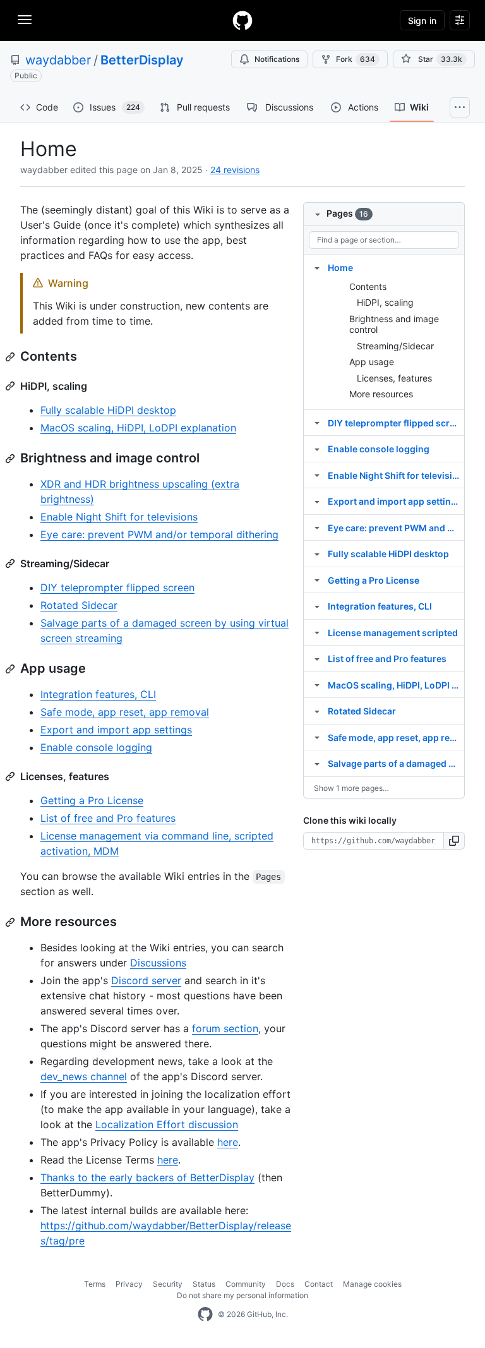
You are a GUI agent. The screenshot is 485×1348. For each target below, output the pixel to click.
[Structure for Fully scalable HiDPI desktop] (317, 553)
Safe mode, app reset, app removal (124, 712)
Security (168, 1284)
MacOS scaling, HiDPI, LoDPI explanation (138, 427)
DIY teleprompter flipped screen (117, 587)
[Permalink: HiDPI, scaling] (11, 386)
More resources (381, 393)
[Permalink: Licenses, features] (11, 776)
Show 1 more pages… (351, 788)
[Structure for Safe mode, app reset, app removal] (317, 737)
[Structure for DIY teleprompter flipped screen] (317, 422)
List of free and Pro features (108, 818)
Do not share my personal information (242, 1295)
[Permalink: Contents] (11, 357)
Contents (367, 286)
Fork (355, 59)
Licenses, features (394, 378)
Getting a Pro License (91, 800)
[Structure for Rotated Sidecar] (317, 711)
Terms (94, 1284)
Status (204, 1284)
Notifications (276, 59)
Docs (285, 1284)
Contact (318, 1284)
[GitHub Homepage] (205, 1314)
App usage (371, 361)
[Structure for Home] (317, 267)
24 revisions (235, 169)
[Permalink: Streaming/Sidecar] (11, 563)
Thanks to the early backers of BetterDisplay (147, 1177)
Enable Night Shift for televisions (119, 516)
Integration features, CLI (98, 694)
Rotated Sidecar (78, 605)
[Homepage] (242, 20)
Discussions (158, 962)
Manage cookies (372, 1284)
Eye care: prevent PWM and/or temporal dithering (159, 534)
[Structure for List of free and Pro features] (317, 658)
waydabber (58, 60)
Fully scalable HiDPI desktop (108, 410)
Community (245, 1284)
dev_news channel (83, 1076)
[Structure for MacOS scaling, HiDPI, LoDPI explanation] (317, 685)
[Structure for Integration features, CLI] (317, 606)
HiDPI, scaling (385, 302)
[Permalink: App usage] (11, 669)
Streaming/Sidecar (395, 345)
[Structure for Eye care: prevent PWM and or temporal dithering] (317, 527)
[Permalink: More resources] (11, 922)
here (227, 1142)
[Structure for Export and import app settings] (317, 501)
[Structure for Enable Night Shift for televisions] (317, 475)
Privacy (129, 1284)
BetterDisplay (142, 60)
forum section (225, 1028)
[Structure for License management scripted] (317, 632)
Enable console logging (96, 747)
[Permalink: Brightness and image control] (11, 458)
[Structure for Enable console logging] (317, 448)
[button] (454, 841)
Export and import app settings (116, 729)
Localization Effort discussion (166, 1124)
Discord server (146, 980)
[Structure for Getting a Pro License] (317, 580)
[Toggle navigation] (24, 19)
